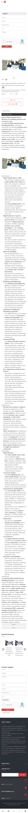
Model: (4, 111)
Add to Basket (11, 104)
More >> (24, 722)
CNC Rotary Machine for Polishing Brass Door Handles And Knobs (9, 651)
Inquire (11, 100)
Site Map (18, 804)
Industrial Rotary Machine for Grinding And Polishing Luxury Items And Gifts (19, 651)
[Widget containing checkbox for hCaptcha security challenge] (13, 42)
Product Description (7, 114)
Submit (6, 46)
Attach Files (5, 700)
